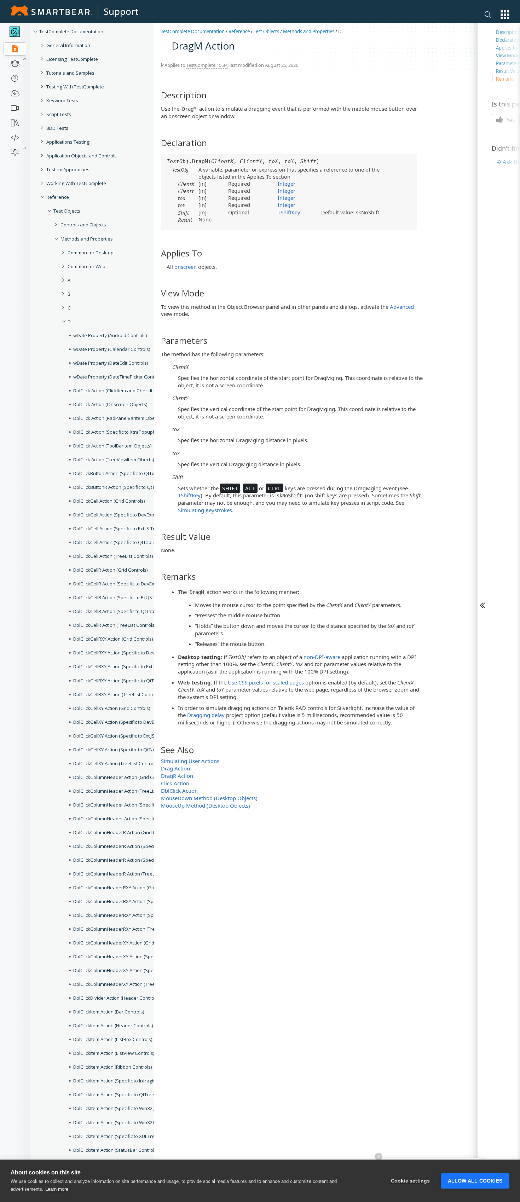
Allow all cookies (475, 1181)
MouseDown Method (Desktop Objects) (209, 798)
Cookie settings (410, 1181)
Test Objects (266, 31)
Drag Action (175, 768)
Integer (286, 183)
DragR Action (177, 775)
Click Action (175, 783)
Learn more (56, 1189)
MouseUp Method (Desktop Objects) (205, 805)
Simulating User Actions (190, 760)
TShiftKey (289, 212)
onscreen (185, 266)
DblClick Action (179, 790)
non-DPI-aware (322, 656)
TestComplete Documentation (71, 31)
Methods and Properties (308, 31)
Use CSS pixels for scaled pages (266, 682)
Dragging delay (206, 714)
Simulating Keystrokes (205, 510)
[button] (505, 14)
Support (121, 11)
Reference (239, 31)
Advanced (402, 306)
